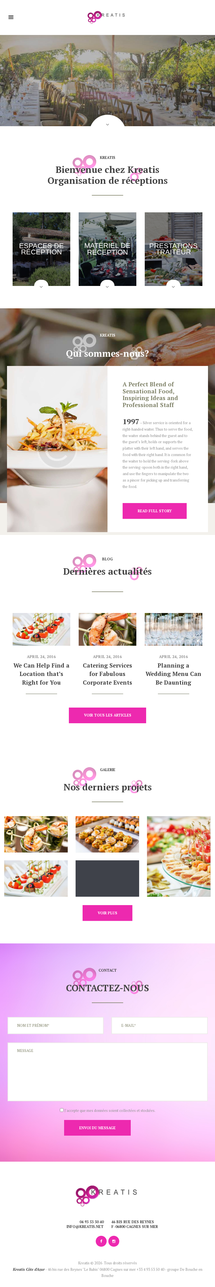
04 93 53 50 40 (92, 1221)
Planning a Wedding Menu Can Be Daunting (173, 674)
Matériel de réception (107, 249)
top (107, 1165)
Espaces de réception (41, 249)
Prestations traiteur (173, 249)
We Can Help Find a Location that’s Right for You (41, 674)
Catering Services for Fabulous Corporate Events (107, 674)
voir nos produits (107, 95)
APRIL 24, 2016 (41, 656)
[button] (107, 132)
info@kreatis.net (85, 1226)
